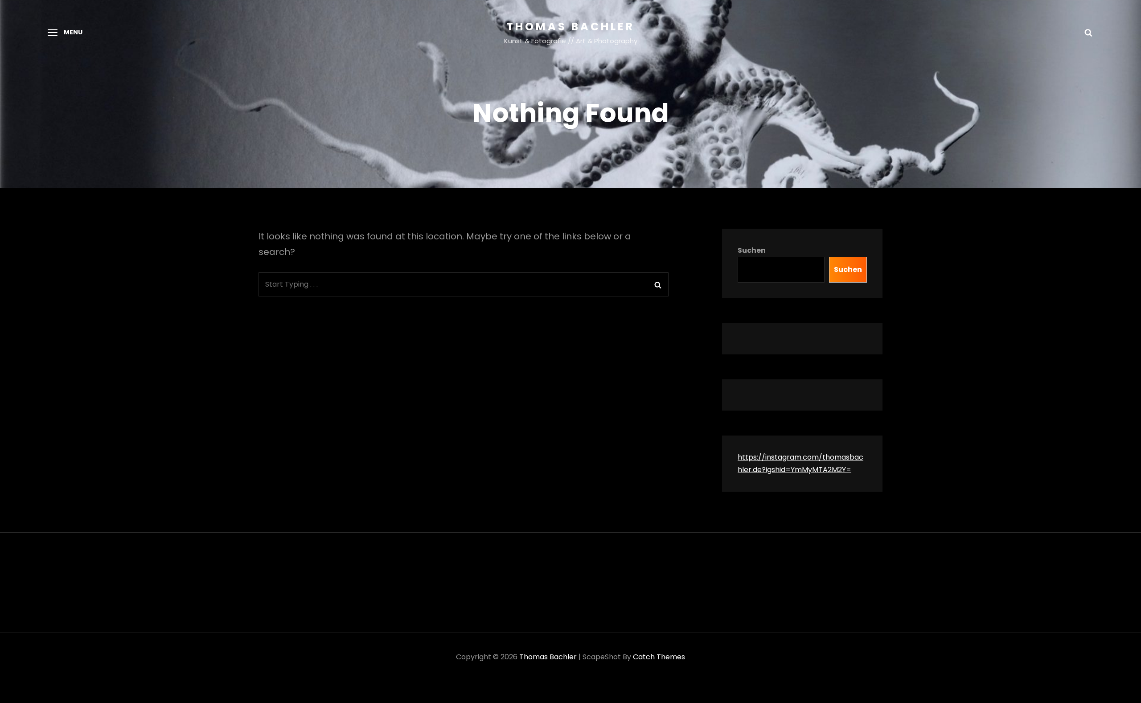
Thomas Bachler (570, 26)
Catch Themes (659, 657)
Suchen (752, 250)
